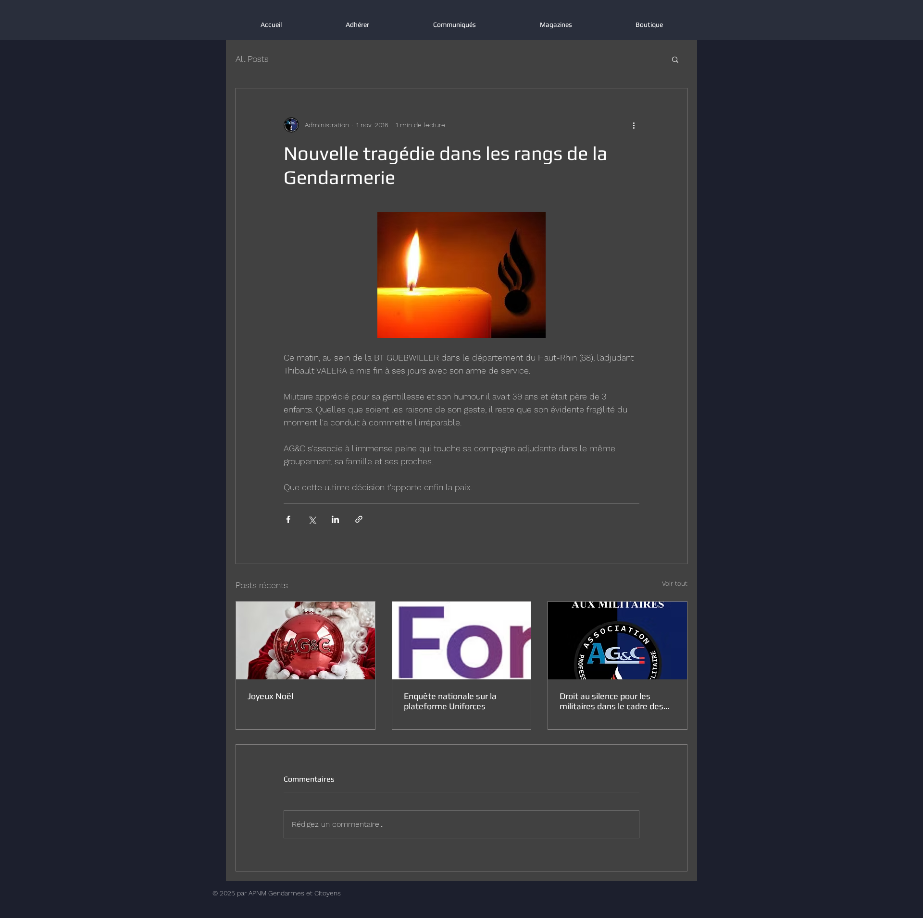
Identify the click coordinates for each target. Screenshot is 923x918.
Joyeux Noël (270, 696)
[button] (675, 59)
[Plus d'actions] (633, 125)
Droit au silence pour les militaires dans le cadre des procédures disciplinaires (611, 701)
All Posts (252, 59)
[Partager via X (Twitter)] (311, 519)
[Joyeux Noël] (305, 640)
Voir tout (674, 583)
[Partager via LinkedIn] (335, 519)
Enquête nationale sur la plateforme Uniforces (450, 701)
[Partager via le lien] (358, 519)
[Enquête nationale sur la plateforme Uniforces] (461, 640)
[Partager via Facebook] (288, 519)
